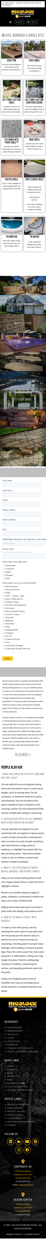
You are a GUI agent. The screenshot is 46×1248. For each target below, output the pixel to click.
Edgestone (11, 60)
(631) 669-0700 (24, 1178)
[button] (10, 22)
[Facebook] (27, 1149)
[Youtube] (27, 1141)
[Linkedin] (10, 1141)
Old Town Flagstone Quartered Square (34, 101)
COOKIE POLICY (32, 1234)
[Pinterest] (35, 1141)
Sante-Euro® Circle (34, 179)
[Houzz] (18, 1141)
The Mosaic (34, 236)
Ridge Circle (34, 139)
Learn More (23, 304)
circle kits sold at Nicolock (34, 198)
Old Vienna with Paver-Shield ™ (12, 141)
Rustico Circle (11, 179)
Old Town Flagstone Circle (11, 101)
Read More (21, 755)
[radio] (23, 565)
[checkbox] (22, 572)
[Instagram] (18, 1149)
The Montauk (11, 236)
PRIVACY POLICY (14, 1234)
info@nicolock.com (25, 1185)
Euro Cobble (34, 60)
